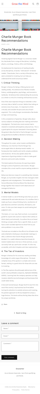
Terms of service (25, 389)
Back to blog (21, 313)
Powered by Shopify (22, 386)
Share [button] (5, 304)
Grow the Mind (12, 386)
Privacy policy (16, 389)
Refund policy (31, 387)
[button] (2, 4)
